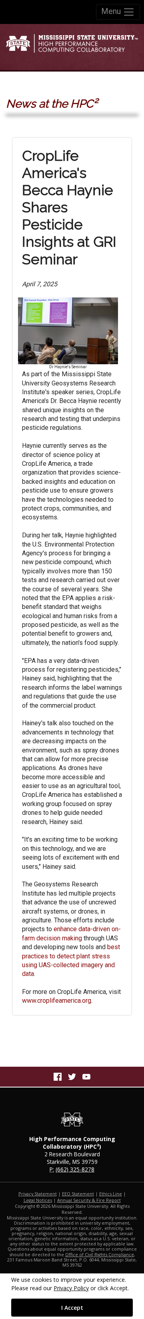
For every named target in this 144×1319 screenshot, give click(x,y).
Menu (112, 11)
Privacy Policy (71, 1288)
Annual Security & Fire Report (89, 1200)
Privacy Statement (37, 1194)
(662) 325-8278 (75, 1169)
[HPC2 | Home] (72, 47)
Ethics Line (110, 1194)
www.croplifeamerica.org (56, 1000)
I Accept (72, 1307)
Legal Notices (38, 1200)
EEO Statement (78, 1194)
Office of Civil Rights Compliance (99, 1254)
